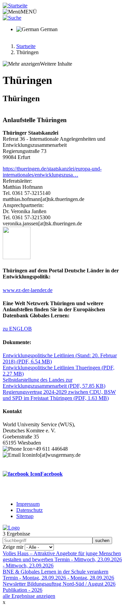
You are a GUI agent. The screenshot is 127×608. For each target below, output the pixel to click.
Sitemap (25, 516)
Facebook (51, 474)
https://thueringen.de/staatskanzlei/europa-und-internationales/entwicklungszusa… (52, 172)
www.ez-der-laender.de (27, 290)
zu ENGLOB (17, 329)
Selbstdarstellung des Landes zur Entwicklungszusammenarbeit (54, 383)
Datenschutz (29, 510)
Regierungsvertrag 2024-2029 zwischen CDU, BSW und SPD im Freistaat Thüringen (59, 395)
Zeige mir (13, 547)
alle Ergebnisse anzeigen (29, 596)
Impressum (28, 504)
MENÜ (29, 12)
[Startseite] (15, 5)
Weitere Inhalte (56, 64)
